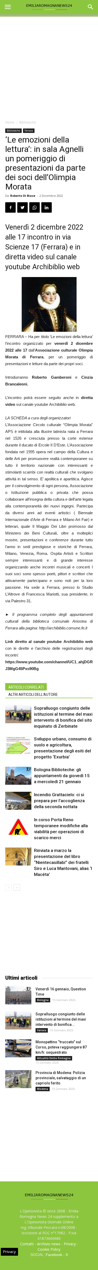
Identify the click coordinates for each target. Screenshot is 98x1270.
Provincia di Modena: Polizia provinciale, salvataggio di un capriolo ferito (61, 1078)
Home (9, 122)
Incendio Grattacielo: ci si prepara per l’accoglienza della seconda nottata (59, 800)
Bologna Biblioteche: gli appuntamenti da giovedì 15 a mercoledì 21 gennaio (62, 775)
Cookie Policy (49, 1249)
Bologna (43, 1000)
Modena (42, 1089)
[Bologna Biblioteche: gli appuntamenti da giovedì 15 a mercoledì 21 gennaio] (18, 776)
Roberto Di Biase (22, 196)
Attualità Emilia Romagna (54, 1058)
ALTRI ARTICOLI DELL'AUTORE (33, 694)
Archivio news (48, 1243)
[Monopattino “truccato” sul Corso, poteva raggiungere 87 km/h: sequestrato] (18, 1048)
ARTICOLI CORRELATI (26, 687)
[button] (90, 7)
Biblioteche (27, 122)
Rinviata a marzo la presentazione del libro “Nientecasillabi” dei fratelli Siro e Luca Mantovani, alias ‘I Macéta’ (63, 862)
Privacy (70, 1243)
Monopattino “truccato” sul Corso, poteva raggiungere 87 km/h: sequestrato (61, 1047)
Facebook (54, 1255)
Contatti (27, 1243)
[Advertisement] (49, 65)
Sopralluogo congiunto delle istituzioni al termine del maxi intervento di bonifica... (61, 1019)
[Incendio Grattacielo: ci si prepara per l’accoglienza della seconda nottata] (18, 801)
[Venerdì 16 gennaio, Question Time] (18, 995)
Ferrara (29, 130)
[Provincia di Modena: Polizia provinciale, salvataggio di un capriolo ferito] (18, 1079)
